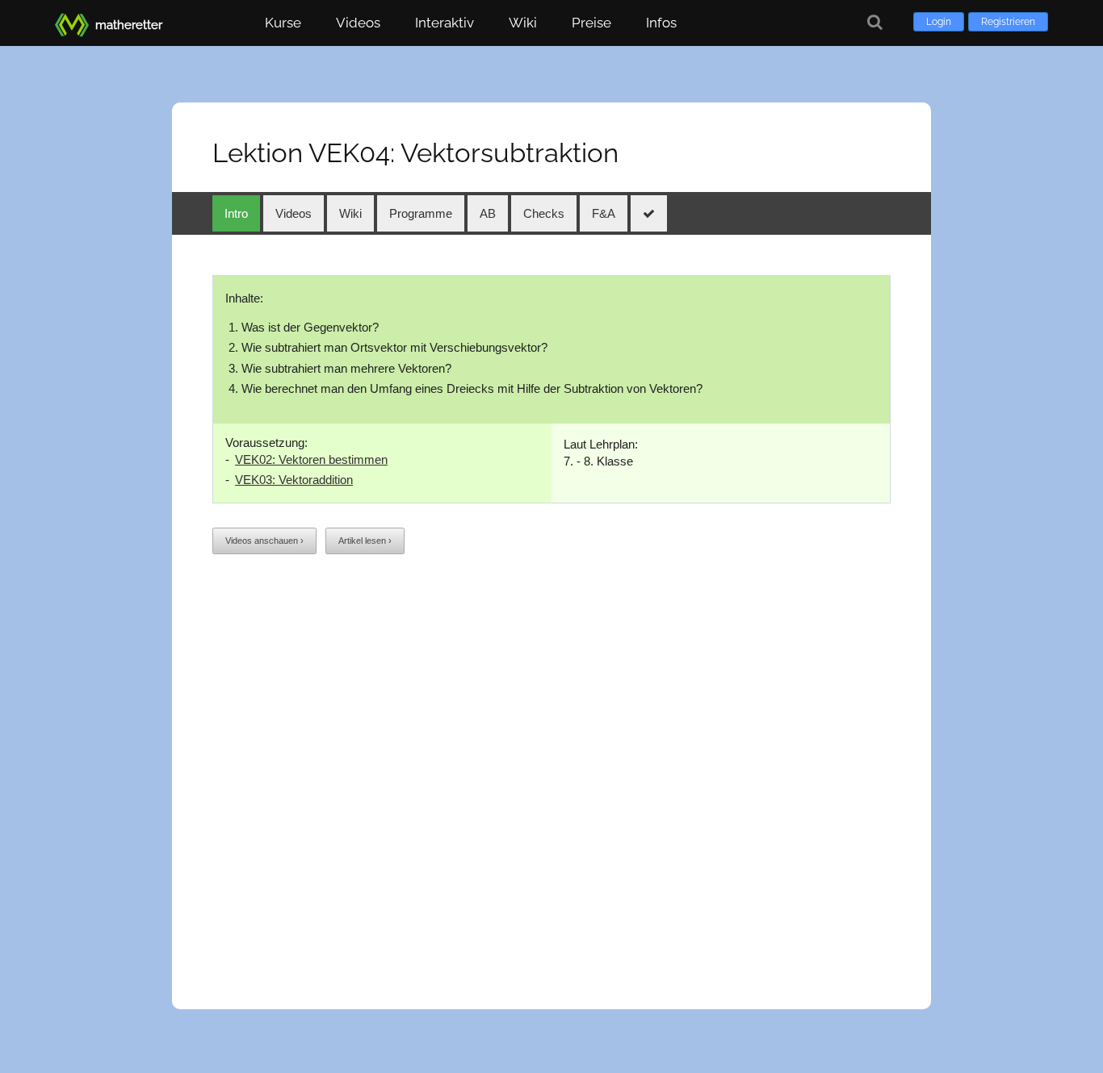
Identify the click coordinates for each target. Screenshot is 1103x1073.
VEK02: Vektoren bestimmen (311, 459)
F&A (603, 213)
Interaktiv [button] (444, 23)
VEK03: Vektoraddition (294, 479)
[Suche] (875, 22)
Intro (236, 213)
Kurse (283, 23)
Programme (420, 213)
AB (488, 213)
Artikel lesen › (365, 540)
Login (938, 21)
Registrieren (1008, 21)
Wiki (523, 23)
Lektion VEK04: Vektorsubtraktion (415, 153)
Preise (591, 23)
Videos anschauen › (264, 540)
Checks (543, 213)
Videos (358, 23)
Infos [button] (661, 23)
